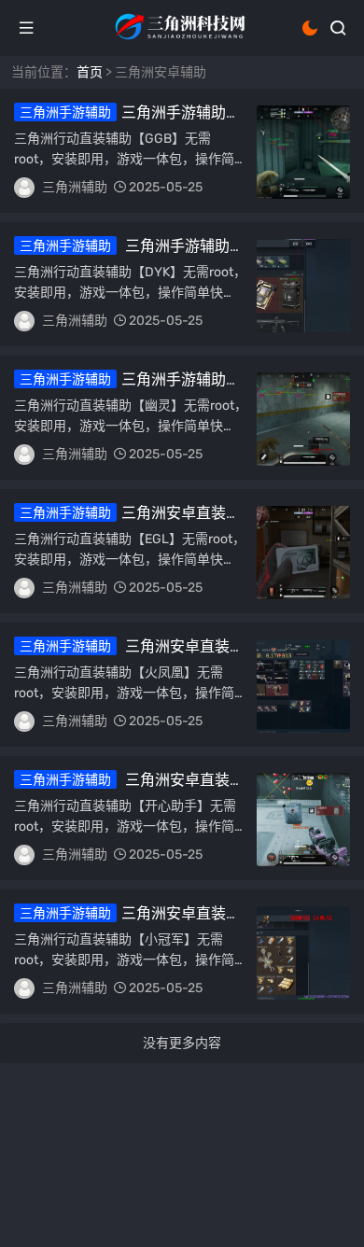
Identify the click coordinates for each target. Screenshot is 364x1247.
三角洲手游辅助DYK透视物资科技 (122, 255)
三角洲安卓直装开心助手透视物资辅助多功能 (129, 788)
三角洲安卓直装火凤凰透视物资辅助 (129, 655)
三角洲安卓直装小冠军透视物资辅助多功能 (127, 922)
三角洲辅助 (74, 187)
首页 (90, 72)
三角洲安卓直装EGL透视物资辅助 (120, 521)
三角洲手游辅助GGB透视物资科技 (120, 121)
